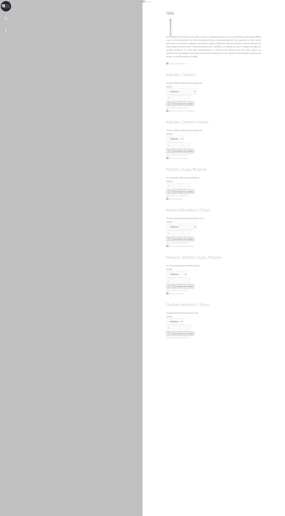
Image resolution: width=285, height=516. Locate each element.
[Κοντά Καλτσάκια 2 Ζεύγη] (174, 198)
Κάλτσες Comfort (181, 74)
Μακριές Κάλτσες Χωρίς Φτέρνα (193, 257)
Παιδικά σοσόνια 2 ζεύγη (187, 304)
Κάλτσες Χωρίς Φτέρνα (186, 169)
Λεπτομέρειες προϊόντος (177, 107)
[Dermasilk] (6, 6)
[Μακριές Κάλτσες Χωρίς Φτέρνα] (180, 246)
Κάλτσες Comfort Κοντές (187, 121)
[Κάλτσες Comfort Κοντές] (180, 110)
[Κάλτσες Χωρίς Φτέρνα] (176, 158)
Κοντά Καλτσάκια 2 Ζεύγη (188, 209)
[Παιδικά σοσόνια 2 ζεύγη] (175, 293)
